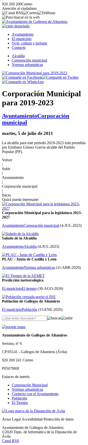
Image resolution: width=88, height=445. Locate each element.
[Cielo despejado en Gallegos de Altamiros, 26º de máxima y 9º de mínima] (16, 26)
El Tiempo (20, 403)
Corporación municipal (29, 60)
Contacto (19, 47)
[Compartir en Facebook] (22, 77)
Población (19, 398)
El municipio (22, 39)
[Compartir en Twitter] (60, 77)
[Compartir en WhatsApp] (23, 82)
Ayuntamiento (22, 34)
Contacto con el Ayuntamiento (35, 394)
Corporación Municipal (30, 385)
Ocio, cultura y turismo (29, 43)
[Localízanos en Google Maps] (13, 327)
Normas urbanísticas (27, 389)
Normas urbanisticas (27, 65)
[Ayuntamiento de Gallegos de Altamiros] (34, 22)
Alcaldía (18, 56)
